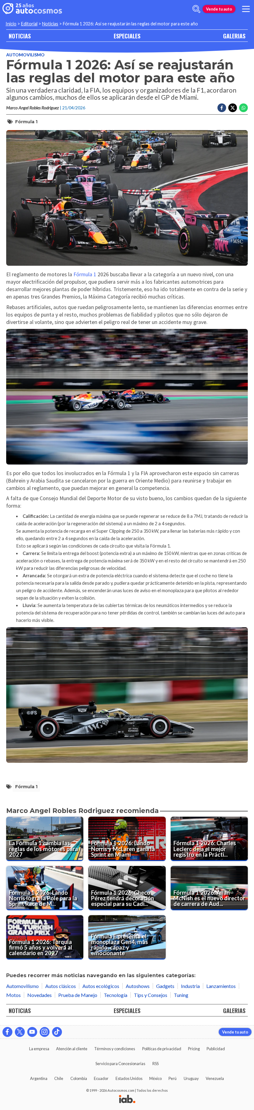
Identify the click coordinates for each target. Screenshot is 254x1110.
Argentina (38, 1078)
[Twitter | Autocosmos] (20, 1032)
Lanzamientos (221, 986)
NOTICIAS (20, 36)
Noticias (50, 23)
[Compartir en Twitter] (232, 107)
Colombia (78, 1078)
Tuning (181, 995)
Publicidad (216, 1048)
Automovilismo (25, 54)
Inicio (11, 23)
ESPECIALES (127, 36)
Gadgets (165, 986)
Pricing (194, 1048)
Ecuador (101, 1078)
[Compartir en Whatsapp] (243, 107)
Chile (58, 1078)
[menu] (246, 9)
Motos (13, 995)
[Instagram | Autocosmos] (45, 1032)
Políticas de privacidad (161, 1048)
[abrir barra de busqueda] (196, 9)
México (155, 1078)
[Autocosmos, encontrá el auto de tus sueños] (32, 9)
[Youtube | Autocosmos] (32, 1032)
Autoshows (138, 986)
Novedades (39, 995)
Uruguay (191, 1078)
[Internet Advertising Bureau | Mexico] (127, 1099)
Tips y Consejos (150, 995)
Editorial (29, 23)
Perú (173, 1078)
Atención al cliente (71, 1048)
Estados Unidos (129, 1078)
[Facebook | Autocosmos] (7, 1032)
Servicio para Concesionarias (120, 1063)
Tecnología (115, 995)
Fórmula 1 (26, 122)
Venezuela (215, 1078)
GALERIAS (234, 36)
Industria (190, 986)
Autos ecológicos (100, 986)
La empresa (39, 1048)
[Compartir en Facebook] (221, 107)
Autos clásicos (60, 986)
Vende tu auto (219, 9)
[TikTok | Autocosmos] (57, 1032)
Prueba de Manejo (77, 995)
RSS (155, 1063)
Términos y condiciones (114, 1048)
